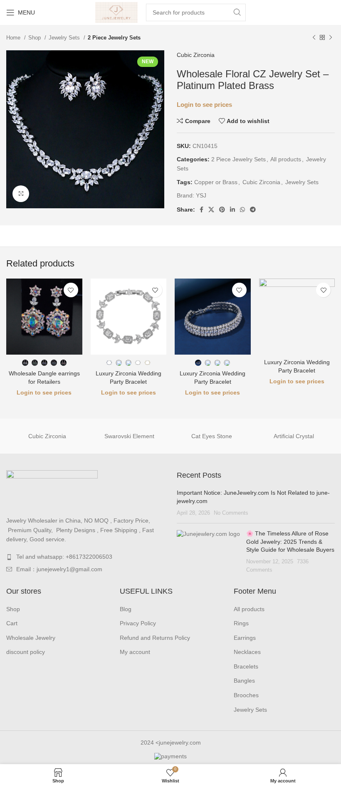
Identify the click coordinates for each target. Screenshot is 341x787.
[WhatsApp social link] (242, 209)
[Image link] (52, 488)
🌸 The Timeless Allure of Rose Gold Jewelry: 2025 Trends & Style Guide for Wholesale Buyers (290, 541)
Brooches (246, 695)
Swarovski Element (129, 436)
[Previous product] (314, 38)
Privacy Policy (138, 623)
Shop (35, 38)
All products (285, 159)
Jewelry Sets (65, 38)
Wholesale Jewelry (30, 637)
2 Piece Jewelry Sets (114, 38)
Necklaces (247, 652)
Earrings (245, 637)
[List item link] (85, 556)
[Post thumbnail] (208, 552)
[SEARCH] (237, 12)
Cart (11, 623)
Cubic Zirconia (196, 55)
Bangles (244, 680)
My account (135, 652)
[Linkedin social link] (232, 209)
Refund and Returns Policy (155, 637)
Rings (241, 623)
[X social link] (211, 209)
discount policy (25, 652)
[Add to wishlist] (71, 290)
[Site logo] (116, 12)
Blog (125, 609)
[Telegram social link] (252, 209)
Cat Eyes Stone (211, 436)
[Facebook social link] (201, 209)
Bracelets (246, 666)
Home (14, 38)
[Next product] (330, 38)
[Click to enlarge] (20, 193)
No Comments (231, 513)
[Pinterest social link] (222, 209)
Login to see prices (204, 104)
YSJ (201, 195)
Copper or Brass (215, 182)
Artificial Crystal (294, 436)
